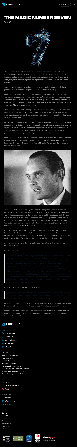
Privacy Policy (7, 423)
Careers (4, 421)
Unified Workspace (8, 361)
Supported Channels (9, 363)
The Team (5, 415)
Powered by (9, 337)
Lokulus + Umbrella (12, 385)
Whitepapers (10, 401)
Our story (5, 413)
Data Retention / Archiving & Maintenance (16, 374)
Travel (7, 382)
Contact (5, 418)
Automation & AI (7, 358)
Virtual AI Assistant (12, 340)
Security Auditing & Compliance (13, 371)
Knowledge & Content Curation (12, 366)
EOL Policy (5, 429)
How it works (10, 333)
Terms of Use (6, 426)
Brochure (64, 4)
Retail (7, 389)
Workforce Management (10, 355)
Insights (8, 398)
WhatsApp (9, 347)
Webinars (8, 404)
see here (60, 238)
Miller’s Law (48, 138)
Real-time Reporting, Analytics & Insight (15, 368)
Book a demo (10, 343)
